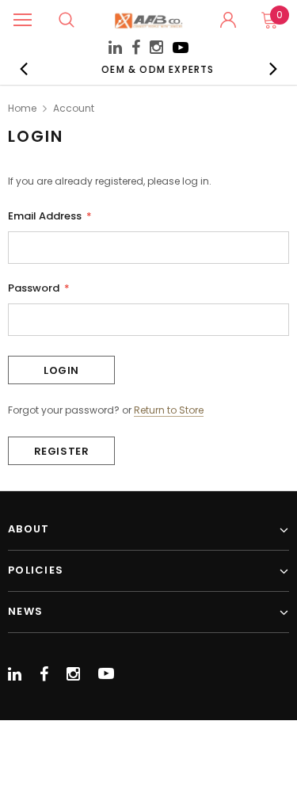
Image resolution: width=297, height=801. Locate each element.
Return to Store (169, 410)
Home (22, 108)
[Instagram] (156, 49)
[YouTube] (180, 52)
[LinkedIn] (115, 49)
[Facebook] (135, 48)
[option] (152, 69)
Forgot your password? (64, 410)
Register (61, 451)
